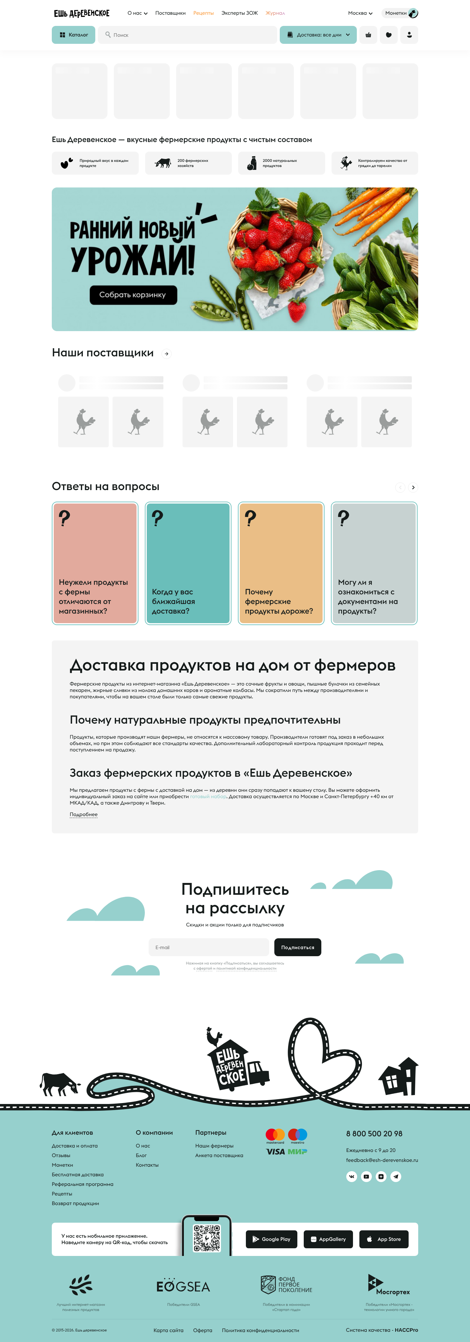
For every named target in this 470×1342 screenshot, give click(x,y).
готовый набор (208, 796)
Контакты (147, 1165)
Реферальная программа (83, 1184)
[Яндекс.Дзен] (381, 1176)
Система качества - (382, 1330)
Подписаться (297, 947)
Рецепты (62, 1194)
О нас (143, 1146)
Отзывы (61, 1155)
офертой (204, 968)
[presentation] (400, 487)
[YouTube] (366, 1176)
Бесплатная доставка (78, 1175)
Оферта (202, 1330)
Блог (141, 1155)
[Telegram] (395, 1176)
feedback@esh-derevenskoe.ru (382, 1160)
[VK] (351, 1176)
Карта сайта (168, 1330)
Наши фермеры (214, 1146)
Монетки (62, 1165)
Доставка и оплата (75, 1146)
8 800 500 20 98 (374, 1133)
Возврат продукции (75, 1203)
